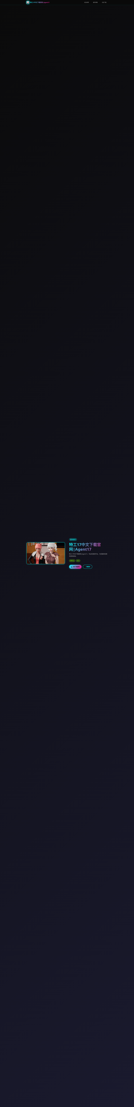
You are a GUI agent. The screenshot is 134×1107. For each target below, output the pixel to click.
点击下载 (104, 2)
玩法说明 (86, 2)
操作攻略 (95, 2)
